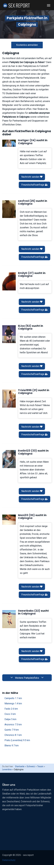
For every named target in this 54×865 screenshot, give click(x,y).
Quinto (11, 729)
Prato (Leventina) (17, 740)
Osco (10, 714)
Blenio (11, 745)
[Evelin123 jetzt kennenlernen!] (9, 459)
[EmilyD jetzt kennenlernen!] (9, 281)
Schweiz (31, 766)
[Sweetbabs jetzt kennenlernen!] (9, 619)
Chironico (13, 735)
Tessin (40, 766)
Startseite (19, 766)
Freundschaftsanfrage (33, 184)
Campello (13, 698)
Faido (11, 708)
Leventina (7, 769)
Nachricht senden (30, 176)
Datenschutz (8, 860)
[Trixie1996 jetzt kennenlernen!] (9, 399)
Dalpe (10, 719)
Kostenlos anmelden (27, 45)
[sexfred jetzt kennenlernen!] (9, 209)
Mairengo (13, 703)
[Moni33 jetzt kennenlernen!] (9, 520)
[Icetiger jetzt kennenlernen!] (9, 143)
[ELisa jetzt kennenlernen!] (9, 334)
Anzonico (13, 724)
